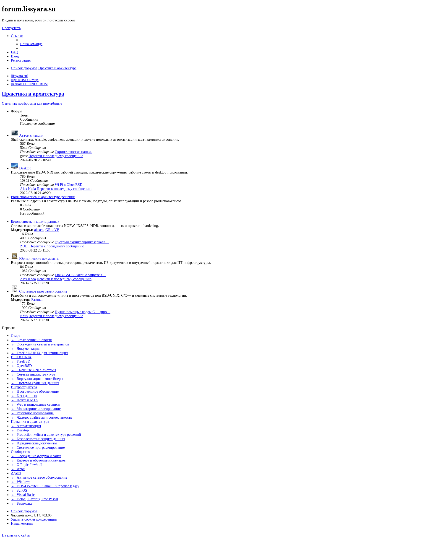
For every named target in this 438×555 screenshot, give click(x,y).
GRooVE (52, 230)
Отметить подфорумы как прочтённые (32, 103)
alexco (39, 230)
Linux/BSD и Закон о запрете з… (80, 275)
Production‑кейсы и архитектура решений (43, 197)
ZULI (24, 246)
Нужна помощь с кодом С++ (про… (82, 312)
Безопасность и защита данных (35, 221)
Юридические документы (39, 258)
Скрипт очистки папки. (73, 152)
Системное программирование (43, 291)
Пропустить (11, 28)
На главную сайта (16, 535)
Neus (24, 316)
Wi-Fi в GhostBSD (69, 185)
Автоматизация (31, 135)
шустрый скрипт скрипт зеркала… (82, 242)
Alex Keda (28, 189)
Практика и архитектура (33, 94)
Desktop (25, 168)
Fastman (37, 299)
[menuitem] (31, 44)
